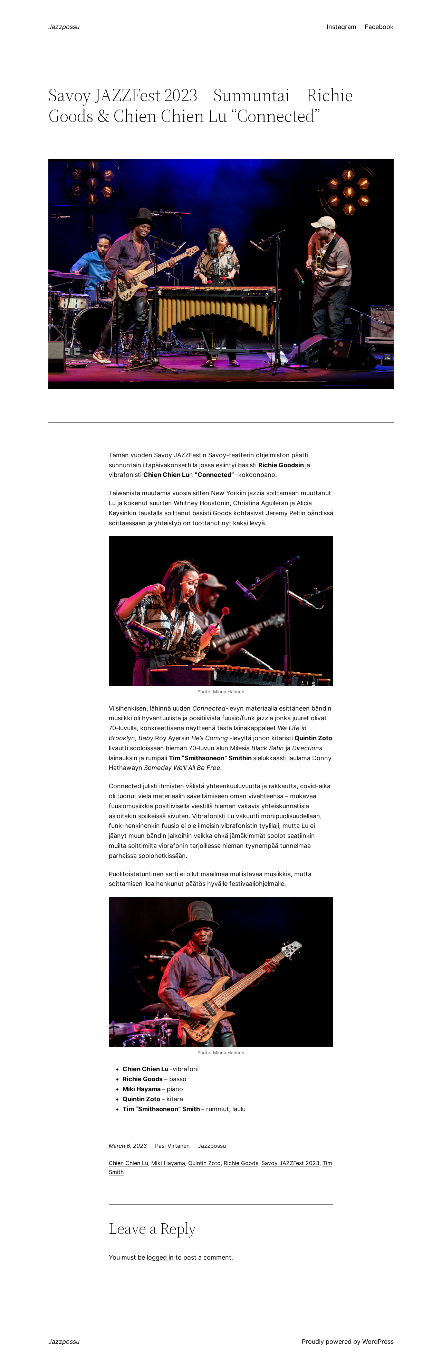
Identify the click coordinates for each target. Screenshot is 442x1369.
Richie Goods (241, 1163)
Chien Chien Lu (128, 1163)
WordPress (378, 1341)
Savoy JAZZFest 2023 (290, 1163)
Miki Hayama (168, 1163)
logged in (160, 1257)
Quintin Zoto (204, 1163)
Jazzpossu (63, 26)
